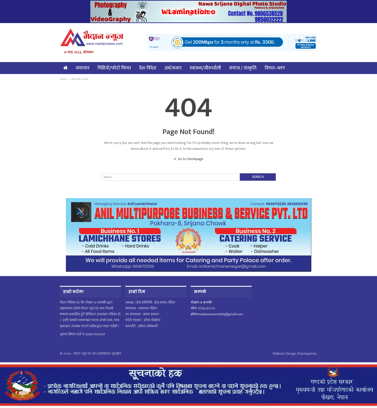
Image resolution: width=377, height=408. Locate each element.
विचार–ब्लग (275, 68)
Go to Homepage (190, 159)
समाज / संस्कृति (243, 68)
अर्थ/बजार (173, 68)
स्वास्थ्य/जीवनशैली (205, 68)
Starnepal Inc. (307, 354)
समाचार (82, 68)
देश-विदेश (147, 68)
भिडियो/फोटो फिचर (114, 68)
